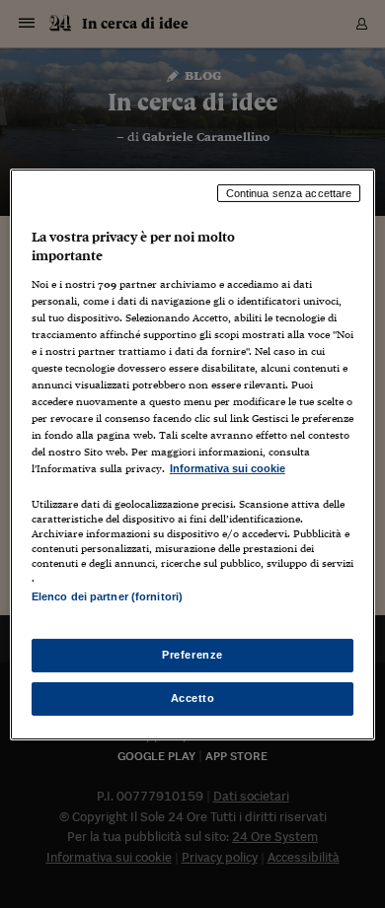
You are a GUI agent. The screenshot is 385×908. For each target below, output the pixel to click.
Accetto (193, 698)
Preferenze (192, 655)
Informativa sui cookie (227, 468)
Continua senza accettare (289, 192)
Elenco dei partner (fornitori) (107, 596)
